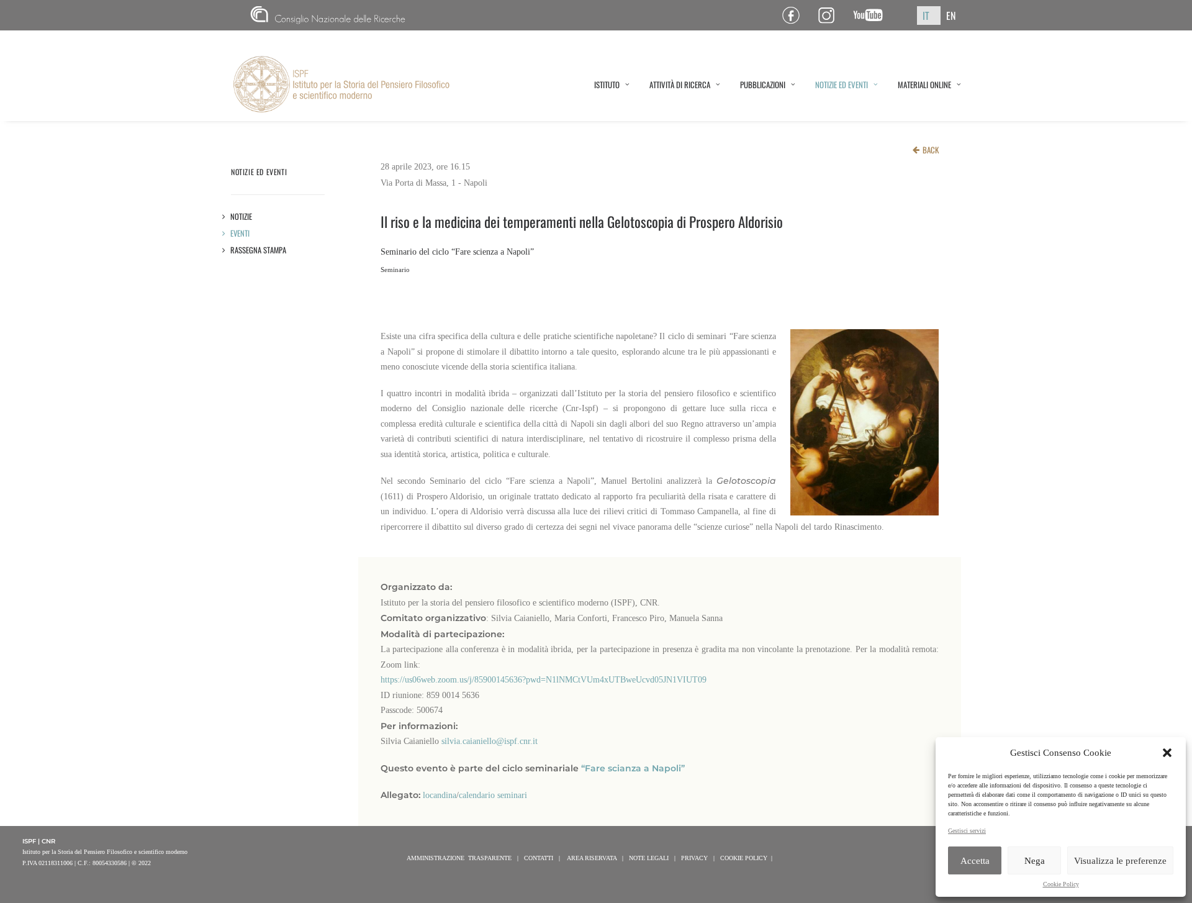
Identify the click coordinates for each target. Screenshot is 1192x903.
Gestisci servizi (967, 830)
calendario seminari (493, 795)
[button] (1167, 752)
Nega (1034, 861)
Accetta (975, 861)
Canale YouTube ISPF (872, 15)
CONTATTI (538, 858)
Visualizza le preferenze (1120, 861)
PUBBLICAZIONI (762, 84)
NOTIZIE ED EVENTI (841, 84)
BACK (931, 149)
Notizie (241, 216)
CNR (255, 15)
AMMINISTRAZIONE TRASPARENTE (459, 858)
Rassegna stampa (258, 250)
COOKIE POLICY (743, 858)
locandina (439, 795)
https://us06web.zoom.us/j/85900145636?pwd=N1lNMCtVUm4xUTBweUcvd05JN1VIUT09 (544, 679)
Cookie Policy (1061, 884)
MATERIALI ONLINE (924, 84)
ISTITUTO (607, 84)
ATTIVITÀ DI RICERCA (679, 84)
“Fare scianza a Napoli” (633, 768)
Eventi (240, 233)
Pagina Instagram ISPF (831, 15)
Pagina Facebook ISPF (795, 15)
